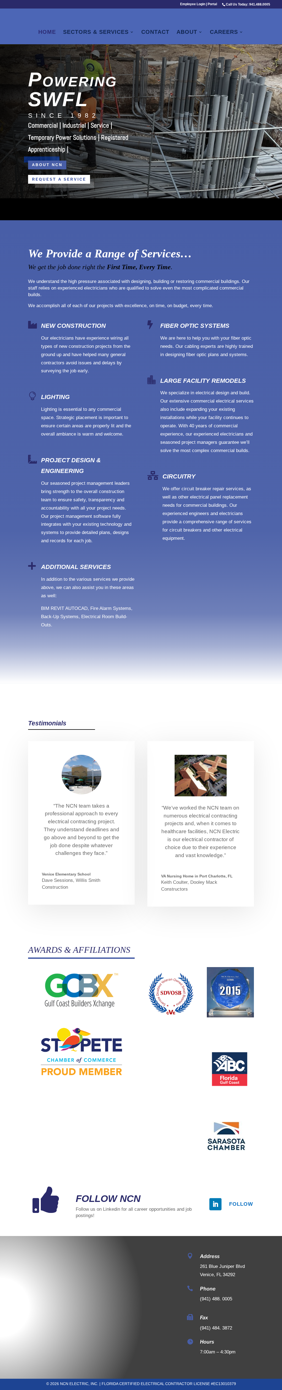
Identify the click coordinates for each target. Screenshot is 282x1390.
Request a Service (59, 179)
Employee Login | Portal (198, 4)
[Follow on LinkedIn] (215, 1204)
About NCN (47, 165)
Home (47, 32)
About (187, 32)
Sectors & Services (96, 32)
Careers (224, 32)
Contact (155, 32)
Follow (241, 1204)
